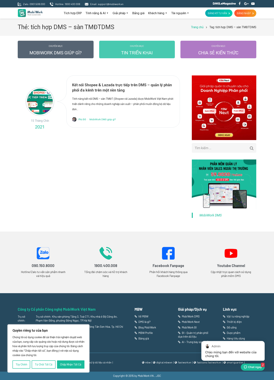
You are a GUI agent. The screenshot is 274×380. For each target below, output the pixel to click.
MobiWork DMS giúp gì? (55, 50)
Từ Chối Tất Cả (43, 364)
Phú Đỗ (82, 119)
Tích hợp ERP (73, 13)
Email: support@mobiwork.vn (106, 4)
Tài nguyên (178, 13)
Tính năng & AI (96, 13)
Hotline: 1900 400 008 (67, 4)
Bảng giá (138, 13)
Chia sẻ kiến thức (218, 50)
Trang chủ (197, 27)
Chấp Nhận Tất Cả (70, 364)
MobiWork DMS (210, 215)
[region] (48, 348)
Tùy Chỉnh (21, 364)
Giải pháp (119, 13)
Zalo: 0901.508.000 (34, 4)
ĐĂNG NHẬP (244, 13)
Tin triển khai (137, 50)
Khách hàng (156, 13)
